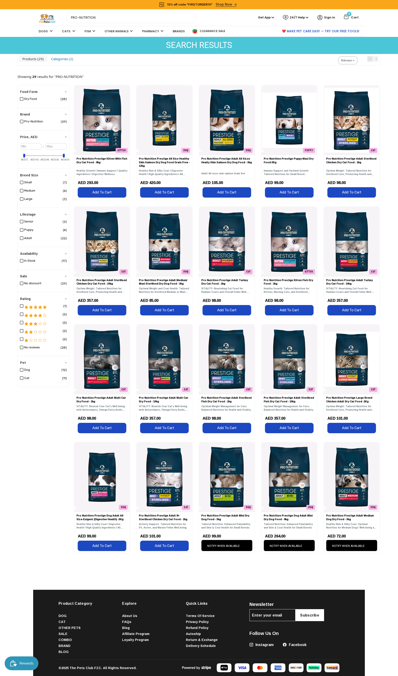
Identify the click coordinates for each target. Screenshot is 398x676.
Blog (126, 628)
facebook (297, 644)
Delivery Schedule (201, 646)
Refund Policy (197, 628)
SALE (63, 634)
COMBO (65, 640)
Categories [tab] (61, 58)
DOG (63, 616)
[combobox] (131, 17)
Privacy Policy (197, 622)
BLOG (64, 652)
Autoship (193, 634)
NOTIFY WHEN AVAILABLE (223, 546)
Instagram (264, 644)
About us (129, 616)
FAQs (126, 622)
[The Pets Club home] (47, 17)
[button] (370, 58)
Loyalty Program (135, 640)
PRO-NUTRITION (69, 76)
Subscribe (309, 615)
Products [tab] (32, 58)
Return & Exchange (202, 640)
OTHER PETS (70, 628)
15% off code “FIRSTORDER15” (199, 4)
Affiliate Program (135, 634)
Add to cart (102, 192)
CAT (62, 622)
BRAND (64, 646)
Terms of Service (200, 616)
